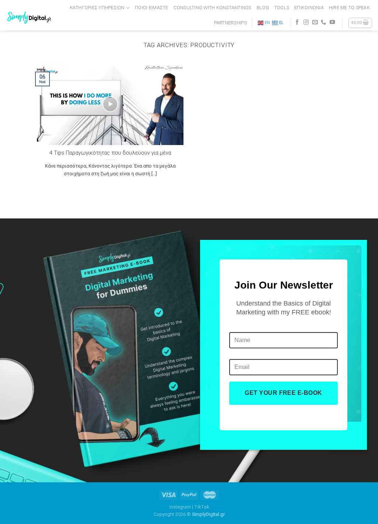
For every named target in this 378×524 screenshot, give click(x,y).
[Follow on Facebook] (297, 22)
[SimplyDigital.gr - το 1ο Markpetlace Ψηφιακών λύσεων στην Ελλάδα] (30, 15)
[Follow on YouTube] (332, 22)
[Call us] (323, 22)
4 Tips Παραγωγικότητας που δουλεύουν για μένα (110, 152)
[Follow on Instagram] (306, 22)
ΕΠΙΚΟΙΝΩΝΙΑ (309, 7)
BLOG (263, 7)
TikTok (201, 507)
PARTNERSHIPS (230, 22)
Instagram (180, 507)
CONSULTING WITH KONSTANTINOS (212, 7)
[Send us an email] (315, 22)
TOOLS (281, 7)
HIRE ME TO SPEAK (349, 7)
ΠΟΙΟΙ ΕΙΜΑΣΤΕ (151, 7)
